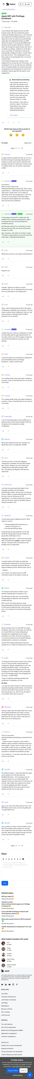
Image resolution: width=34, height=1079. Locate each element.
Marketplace (5, 1006)
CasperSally (8, 416)
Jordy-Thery (10, 959)
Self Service (5, 1042)
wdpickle (7, 439)
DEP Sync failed (7, 896)
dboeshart (7, 624)
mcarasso (7, 154)
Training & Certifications (8, 996)
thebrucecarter (11, 964)
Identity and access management (11, 1045)
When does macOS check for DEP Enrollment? (16, 919)
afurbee (6, 588)
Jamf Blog (4, 1003)
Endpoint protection (7, 1048)
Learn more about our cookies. (21, 1066)
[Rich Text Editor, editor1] (17, 870)
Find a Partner (5, 1012)
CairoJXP (7, 769)
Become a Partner (6, 1009)
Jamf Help (4, 993)
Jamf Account (5, 1015)
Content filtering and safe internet (11, 1054)
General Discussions (9, 9)
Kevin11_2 (7, 732)
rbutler (6, 658)
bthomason (7, 707)
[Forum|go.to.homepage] (9, 4)
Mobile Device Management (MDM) (12, 1030)
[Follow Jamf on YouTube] (9, 984)
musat (6, 802)
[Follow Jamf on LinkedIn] (6, 984)
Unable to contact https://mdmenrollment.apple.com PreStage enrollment (16, 904)
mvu (8, 942)
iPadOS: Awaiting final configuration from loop (16, 926)
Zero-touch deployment (8, 1027)
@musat (4, 826)
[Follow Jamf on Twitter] (2, 984)
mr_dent (6, 558)
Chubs (9, 948)
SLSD (6, 250)
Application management (9, 1033)
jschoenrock (8, 484)
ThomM (9, 953)
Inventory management (8, 1036)
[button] (4, 4)
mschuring (7, 27)
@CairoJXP (5, 806)
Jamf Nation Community (8, 1000)
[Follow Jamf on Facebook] (17, 984)
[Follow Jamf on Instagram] (13, 984)
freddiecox (7, 515)
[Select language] (20, 4)
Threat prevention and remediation (12, 1051)
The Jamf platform (7, 1024)
